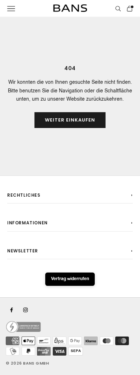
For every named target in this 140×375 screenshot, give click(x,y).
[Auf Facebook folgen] (11, 310)
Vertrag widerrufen (70, 279)
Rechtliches (24, 195)
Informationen (27, 223)
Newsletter (22, 251)
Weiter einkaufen (70, 119)
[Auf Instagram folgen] (25, 310)
